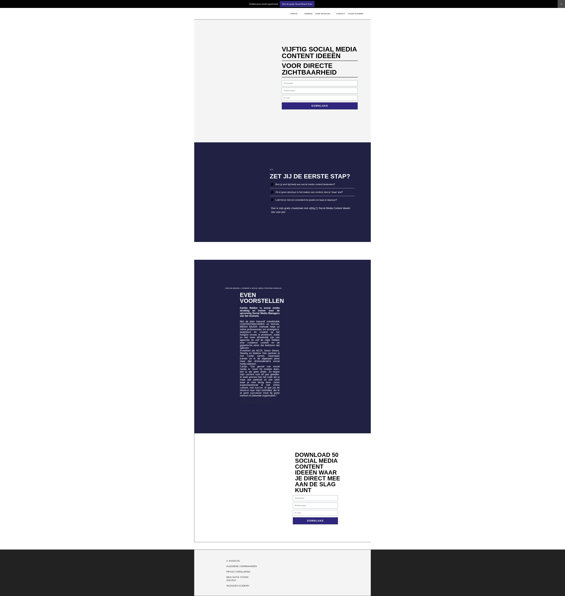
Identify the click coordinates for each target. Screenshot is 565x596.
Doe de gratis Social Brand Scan (297, 4)
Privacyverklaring (238, 572)
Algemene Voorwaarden (241, 566)
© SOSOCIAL (233, 561)
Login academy (356, 14)
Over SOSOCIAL (323, 14)
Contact (340, 14)
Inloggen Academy (238, 586)
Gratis (293, 14)
